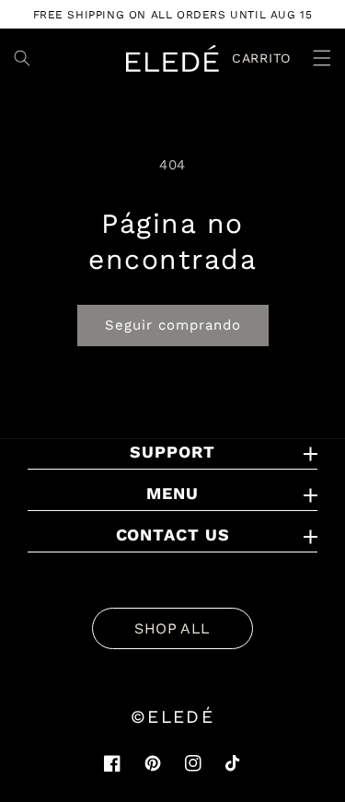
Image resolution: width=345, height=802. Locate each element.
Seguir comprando (173, 325)
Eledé (180, 717)
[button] (311, 58)
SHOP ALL (172, 628)
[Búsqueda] (22, 58)
